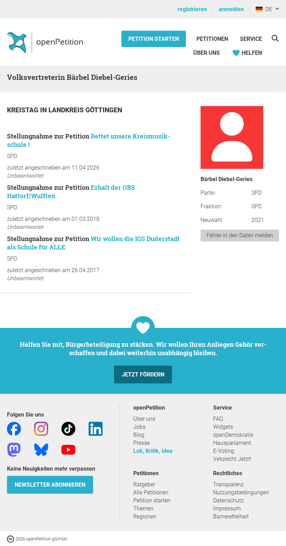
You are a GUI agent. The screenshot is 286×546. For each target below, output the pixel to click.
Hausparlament (232, 443)
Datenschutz (228, 500)
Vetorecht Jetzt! (232, 459)
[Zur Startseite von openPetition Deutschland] (46, 42)
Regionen (144, 516)
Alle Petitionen (150, 492)
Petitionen (212, 39)
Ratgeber (144, 484)
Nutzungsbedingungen (241, 492)
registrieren (192, 9)
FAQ (218, 419)
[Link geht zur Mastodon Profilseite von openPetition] (14, 449)
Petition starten (153, 39)
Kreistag (23, 110)
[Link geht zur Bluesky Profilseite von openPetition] (41, 449)
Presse (141, 443)
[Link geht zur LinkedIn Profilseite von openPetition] (96, 428)
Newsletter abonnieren (50, 484)
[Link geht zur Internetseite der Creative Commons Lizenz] (11, 538)
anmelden (231, 9)
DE (267, 9)
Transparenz (228, 484)
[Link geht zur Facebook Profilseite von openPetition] (14, 428)
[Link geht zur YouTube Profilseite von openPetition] (68, 449)
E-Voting (223, 451)
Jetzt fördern (143, 374)
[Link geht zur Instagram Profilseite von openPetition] (41, 428)
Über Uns (206, 53)
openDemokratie (233, 435)
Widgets (223, 427)
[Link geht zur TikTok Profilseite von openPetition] (68, 428)
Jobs (139, 427)
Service (251, 39)
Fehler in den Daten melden (239, 235)
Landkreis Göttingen (85, 110)
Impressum (227, 508)
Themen (143, 508)
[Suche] (275, 38)
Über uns (144, 419)
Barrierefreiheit (231, 516)
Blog (138, 435)
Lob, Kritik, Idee (153, 451)
